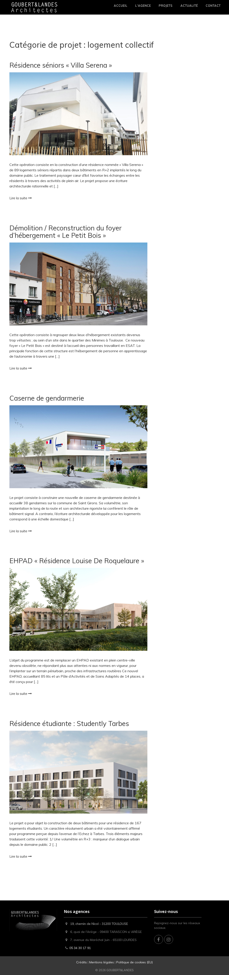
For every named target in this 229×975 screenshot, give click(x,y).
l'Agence (143, 5)
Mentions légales (101, 962)
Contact (213, 5)
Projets (166, 5)
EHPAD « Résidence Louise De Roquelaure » (76, 560)
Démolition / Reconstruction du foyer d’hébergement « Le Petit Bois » (65, 232)
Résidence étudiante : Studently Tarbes (69, 723)
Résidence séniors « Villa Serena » (60, 65)
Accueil (120, 5)
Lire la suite (18, 198)
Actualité (189, 5)
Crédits (82, 962)
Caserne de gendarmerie (46, 398)
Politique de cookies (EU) (134, 962)
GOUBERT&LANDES (120, 970)
